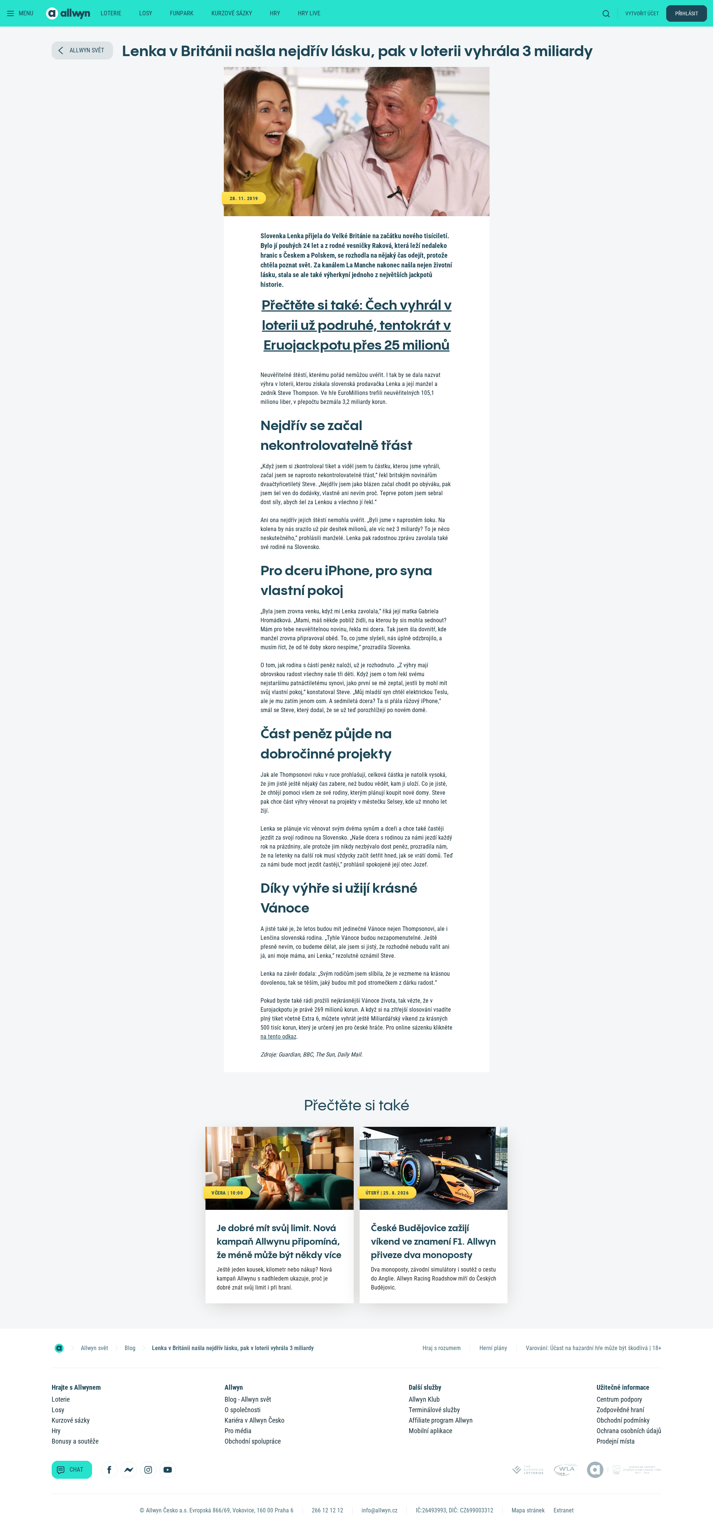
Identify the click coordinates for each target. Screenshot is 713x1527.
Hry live (309, 13)
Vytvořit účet (642, 13)
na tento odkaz (278, 1036)
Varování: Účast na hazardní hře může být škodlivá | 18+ (593, 1348)
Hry (275, 13)
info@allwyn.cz (379, 1510)
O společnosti (242, 1410)
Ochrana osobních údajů (629, 1431)
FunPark (182, 13)
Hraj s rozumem (442, 1348)
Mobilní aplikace (430, 1431)
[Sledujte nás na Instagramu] (148, 1470)
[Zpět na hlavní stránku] (69, 13)
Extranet (564, 1510)
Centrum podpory (619, 1399)
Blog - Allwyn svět (248, 1399)
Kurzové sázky (231, 13)
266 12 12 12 (327, 1510)
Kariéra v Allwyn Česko (254, 1420)
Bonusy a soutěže (75, 1441)
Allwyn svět (94, 1348)
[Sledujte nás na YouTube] (167, 1470)
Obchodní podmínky (623, 1420)
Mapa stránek (528, 1510)
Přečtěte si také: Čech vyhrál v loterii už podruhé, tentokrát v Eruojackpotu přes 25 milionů (357, 325)
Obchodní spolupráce (253, 1441)
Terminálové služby (434, 1410)
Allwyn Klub (424, 1399)
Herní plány (493, 1348)
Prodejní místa (616, 1441)
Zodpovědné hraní (620, 1410)
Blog (130, 1348)
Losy (145, 13)
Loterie (111, 13)
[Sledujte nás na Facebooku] (109, 1470)
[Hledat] (608, 13)
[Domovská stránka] (59, 1348)
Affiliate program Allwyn (441, 1420)
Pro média (238, 1431)
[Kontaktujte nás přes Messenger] (129, 1470)
